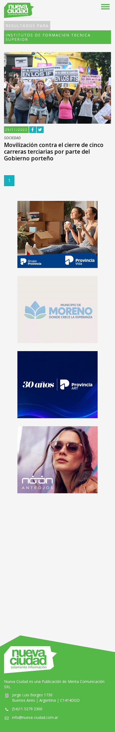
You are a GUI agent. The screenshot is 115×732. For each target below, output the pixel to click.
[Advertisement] (57, 559)
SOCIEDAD (12, 138)
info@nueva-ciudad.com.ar (35, 717)
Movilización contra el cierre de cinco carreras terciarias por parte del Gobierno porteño (53, 151)
